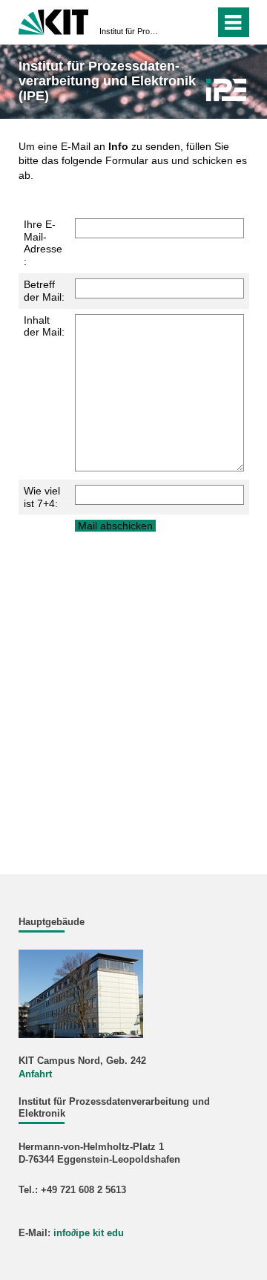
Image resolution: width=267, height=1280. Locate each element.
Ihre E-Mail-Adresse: (43, 242)
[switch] (176, 22)
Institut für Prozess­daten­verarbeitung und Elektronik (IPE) (129, 31)
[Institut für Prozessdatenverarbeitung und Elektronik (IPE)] (225, 89)
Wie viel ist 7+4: (42, 497)
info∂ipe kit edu (88, 1233)
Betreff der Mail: (44, 290)
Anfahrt (35, 1074)
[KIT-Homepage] (54, 20)
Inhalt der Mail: (44, 326)
